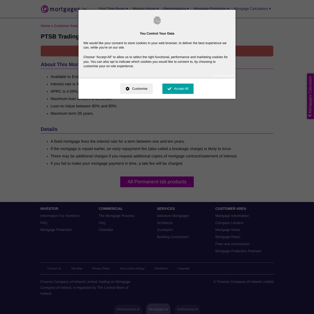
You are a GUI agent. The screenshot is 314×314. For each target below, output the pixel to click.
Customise (139, 88)
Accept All (181, 88)
